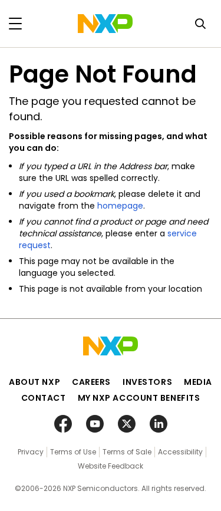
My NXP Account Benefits (139, 398)
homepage (120, 206)
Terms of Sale (127, 452)
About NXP (34, 382)
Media (198, 382)
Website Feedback (110, 466)
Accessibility (180, 452)
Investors (147, 382)
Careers (91, 382)
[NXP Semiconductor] (105, 23)
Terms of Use (73, 452)
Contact (43, 398)
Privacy (31, 452)
